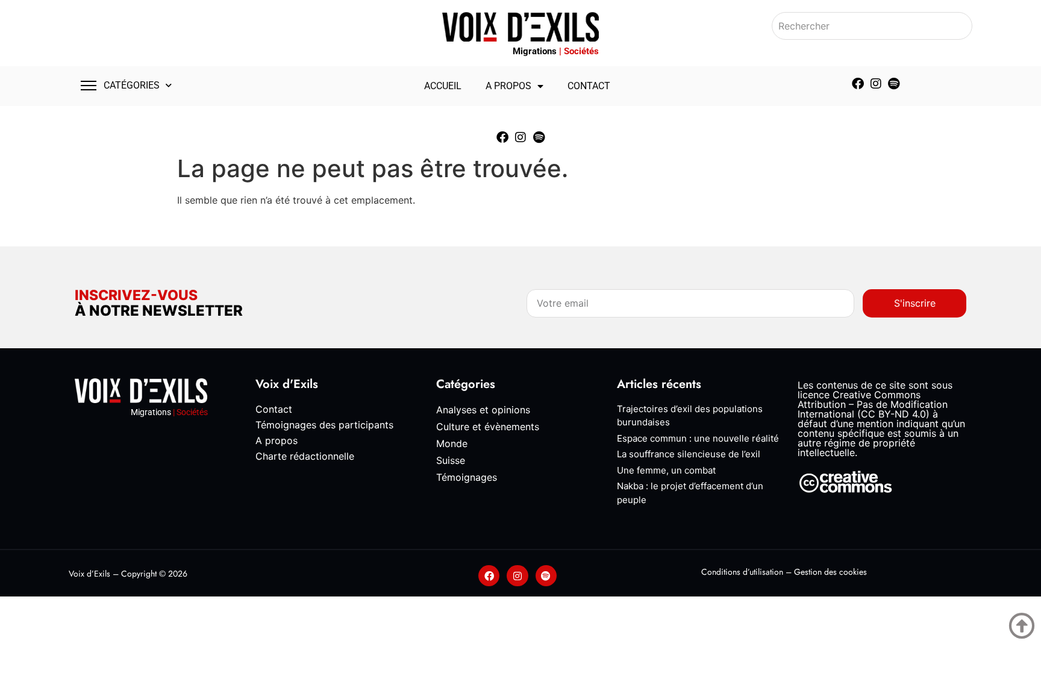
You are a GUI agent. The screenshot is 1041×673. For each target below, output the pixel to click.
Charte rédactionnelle (304, 456)
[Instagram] (876, 84)
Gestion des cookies (830, 572)
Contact (588, 86)
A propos (508, 86)
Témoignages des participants (324, 425)
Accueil (442, 86)
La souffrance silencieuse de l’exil (688, 454)
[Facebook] (858, 84)
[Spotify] (894, 84)
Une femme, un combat (666, 470)
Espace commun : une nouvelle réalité (698, 438)
